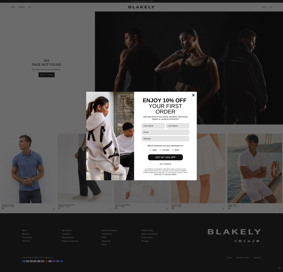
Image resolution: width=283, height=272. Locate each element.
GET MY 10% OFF (165, 157)
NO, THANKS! (165, 164)
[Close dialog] (193, 95)
